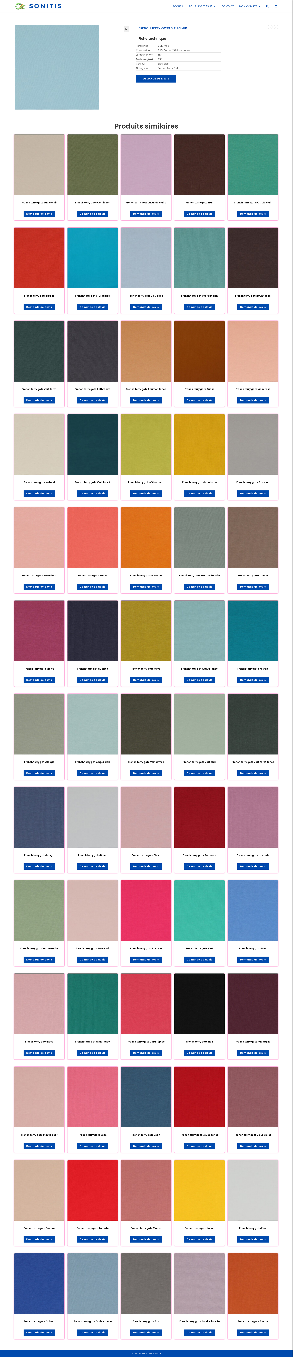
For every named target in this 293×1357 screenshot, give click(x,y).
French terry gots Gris (146, 1321)
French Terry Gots (168, 68)
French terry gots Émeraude (92, 1041)
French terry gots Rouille (39, 296)
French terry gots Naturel (39, 482)
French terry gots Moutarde (199, 482)
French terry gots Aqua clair (92, 762)
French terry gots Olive (146, 668)
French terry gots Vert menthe (39, 948)
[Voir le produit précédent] (270, 27)
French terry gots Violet (39, 668)
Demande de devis (156, 78)
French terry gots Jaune (199, 1228)
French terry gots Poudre (39, 1228)
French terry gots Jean (146, 1135)
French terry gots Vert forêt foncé (253, 762)
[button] (126, 29)
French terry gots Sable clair (39, 202)
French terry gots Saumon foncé (146, 389)
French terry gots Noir (199, 1041)
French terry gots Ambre (253, 1321)
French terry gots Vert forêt (39, 389)
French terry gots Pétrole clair (253, 202)
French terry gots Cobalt (39, 1321)
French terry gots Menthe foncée (199, 575)
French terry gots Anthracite (92, 389)
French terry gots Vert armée (146, 762)
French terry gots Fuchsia (146, 948)
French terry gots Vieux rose (253, 389)
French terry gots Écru (253, 1228)
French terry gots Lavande (253, 855)
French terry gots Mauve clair (39, 1135)
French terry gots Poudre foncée (199, 1321)
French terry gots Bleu (253, 948)
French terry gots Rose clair (92, 948)
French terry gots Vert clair (199, 762)
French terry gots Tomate (93, 1228)
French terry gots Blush (146, 855)
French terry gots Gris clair (253, 482)
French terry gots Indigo (39, 855)
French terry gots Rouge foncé (199, 1135)
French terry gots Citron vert (146, 482)
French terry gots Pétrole (253, 668)
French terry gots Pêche (93, 575)
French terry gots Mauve (146, 1228)
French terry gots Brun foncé (253, 296)
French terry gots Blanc (92, 855)
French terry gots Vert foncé (92, 482)
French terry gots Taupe (253, 575)
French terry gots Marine (92, 668)
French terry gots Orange (146, 575)
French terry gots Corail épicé (146, 1041)
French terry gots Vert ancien (199, 296)
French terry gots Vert (199, 948)
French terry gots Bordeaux (199, 855)
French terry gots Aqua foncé (199, 668)
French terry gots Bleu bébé (146, 296)
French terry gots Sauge (39, 762)
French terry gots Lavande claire (146, 202)
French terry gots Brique (199, 389)
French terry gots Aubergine (253, 1041)
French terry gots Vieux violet (253, 1135)
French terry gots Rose (39, 1041)
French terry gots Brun (199, 202)
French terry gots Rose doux (39, 575)
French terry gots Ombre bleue (93, 1321)
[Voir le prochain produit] (276, 27)
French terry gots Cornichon (92, 202)
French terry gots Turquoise (92, 296)
